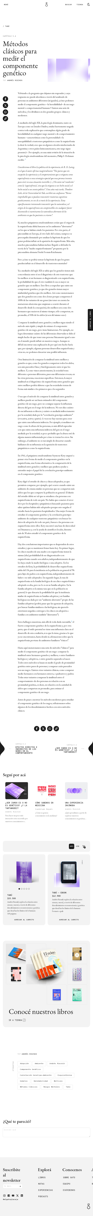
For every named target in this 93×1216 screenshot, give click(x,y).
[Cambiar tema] (88, 4)
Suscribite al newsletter (12, 1175)
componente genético (30, 1069)
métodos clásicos (28, 1087)
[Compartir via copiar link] (5, 118)
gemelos (24, 1081)
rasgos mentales (51, 1087)
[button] (4, 1195)
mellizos (58, 1081)
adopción (24, 1064)
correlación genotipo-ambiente (36, 1075)
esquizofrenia (65, 1075)
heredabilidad (41, 1081)
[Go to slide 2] (21, 889)
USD (77, 846)
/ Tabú (6, 26)
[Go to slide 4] (26, 889)
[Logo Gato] (46, 4)
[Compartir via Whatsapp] (5, 112)
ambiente (39, 1064)
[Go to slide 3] (24, 889)
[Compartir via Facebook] (5, 98)
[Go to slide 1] (19, 889)
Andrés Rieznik (14, 80)
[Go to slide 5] (29, 889)
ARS (71, 846)
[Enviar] (20, 1186)
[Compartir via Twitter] (5, 105)
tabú (68, 1087)
